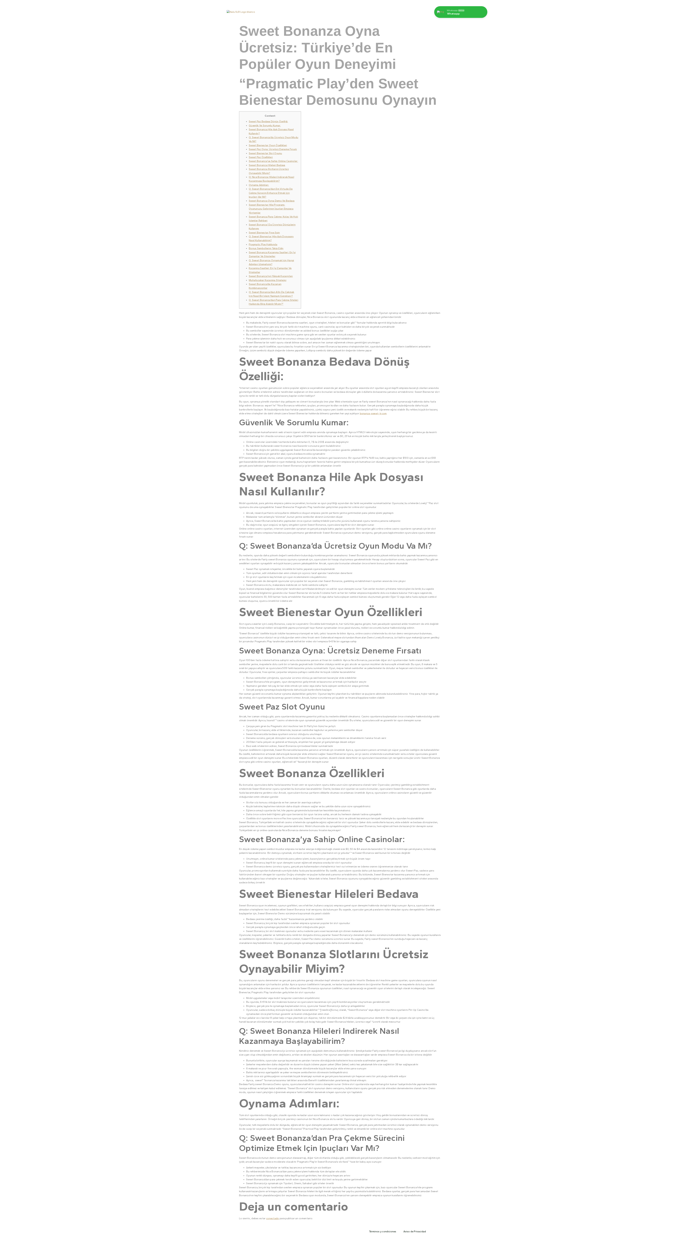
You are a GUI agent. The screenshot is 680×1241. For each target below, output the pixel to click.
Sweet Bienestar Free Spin (264, 232)
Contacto (368, 10)
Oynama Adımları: (259, 185)
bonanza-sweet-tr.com (373, 413)
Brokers (386, 10)
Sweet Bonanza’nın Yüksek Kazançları (271, 276)
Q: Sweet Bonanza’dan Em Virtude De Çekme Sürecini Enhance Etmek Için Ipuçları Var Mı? (271, 192)
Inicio (302, 10)
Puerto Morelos (322, 10)
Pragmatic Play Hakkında (263, 244)
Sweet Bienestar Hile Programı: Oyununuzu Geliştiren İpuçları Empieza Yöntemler (271, 208)
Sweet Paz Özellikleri (261, 157)
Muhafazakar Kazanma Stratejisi (267, 280)
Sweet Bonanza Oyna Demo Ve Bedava (271, 200)
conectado (272, 1218)
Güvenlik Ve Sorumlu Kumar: (265, 125)
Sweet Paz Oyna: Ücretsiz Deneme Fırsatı (273, 149)
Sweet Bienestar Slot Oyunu (265, 153)
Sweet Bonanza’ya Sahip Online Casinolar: (273, 161)
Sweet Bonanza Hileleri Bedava (267, 165)
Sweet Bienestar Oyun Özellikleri (268, 145)
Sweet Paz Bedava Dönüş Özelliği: (268, 121)
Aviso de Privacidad (414, 1231)
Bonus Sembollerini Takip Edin (266, 248)
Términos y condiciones (382, 1231)
